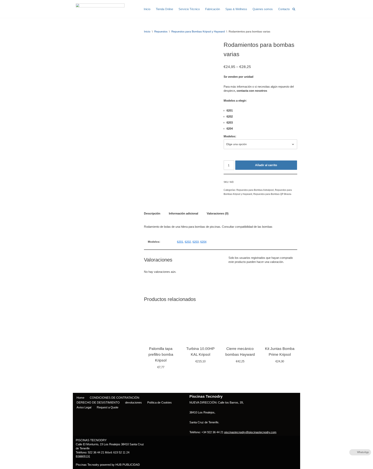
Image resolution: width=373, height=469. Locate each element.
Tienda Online (164, 9)
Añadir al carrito (266, 165)
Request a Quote (107, 407)
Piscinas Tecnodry (87, 464)
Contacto (284, 9)
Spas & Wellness (236, 9)
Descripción (152, 213)
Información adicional (183, 213)
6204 (203, 241)
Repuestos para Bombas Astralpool (255, 190)
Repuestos (160, 31)
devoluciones (133, 402)
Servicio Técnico (189, 9)
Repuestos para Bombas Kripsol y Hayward (198, 31)
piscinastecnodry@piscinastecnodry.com (250, 432)
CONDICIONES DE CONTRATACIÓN (114, 397)
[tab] (152, 213)
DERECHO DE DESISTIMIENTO (98, 402)
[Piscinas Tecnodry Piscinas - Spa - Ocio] (100, 8)
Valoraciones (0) (217, 213)
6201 (180, 241)
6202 (188, 241)
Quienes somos (263, 9)
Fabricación (212, 9)
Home (80, 397)
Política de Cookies (159, 402)
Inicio (147, 9)
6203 (196, 241)
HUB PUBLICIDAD (127, 464)
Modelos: (230, 136)
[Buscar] (293, 9)
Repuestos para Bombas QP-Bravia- (272, 194)
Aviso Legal (84, 407)
